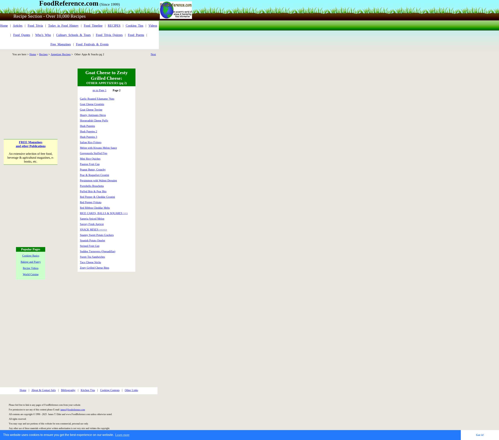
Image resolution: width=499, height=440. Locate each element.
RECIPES (114, 25)
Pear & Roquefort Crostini (94, 175)
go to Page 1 (99, 90)
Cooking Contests (109, 390)
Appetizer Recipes (61, 54)
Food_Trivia (35, 25)
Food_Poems (136, 35)
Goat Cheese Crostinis (92, 104)
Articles (17, 25)
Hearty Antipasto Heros (93, 115)
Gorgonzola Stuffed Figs (93, 153)
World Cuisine (31, 274)
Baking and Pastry (31, 261)
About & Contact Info (43, 390)
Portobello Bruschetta (92, 186)
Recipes (43, 54)
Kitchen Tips (88, 390)
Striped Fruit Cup (89, 246)
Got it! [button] (480, 434)
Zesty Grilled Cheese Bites (94, 267)
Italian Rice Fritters (90, 142)
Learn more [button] (122, 434)
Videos (153, 25)
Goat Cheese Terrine (91, 109)
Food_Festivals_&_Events (92, 44)
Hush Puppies (87, 126)
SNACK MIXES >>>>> (93, 229)
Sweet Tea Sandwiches (92, 256)
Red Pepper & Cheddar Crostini (97, 196)
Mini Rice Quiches (90, 158)
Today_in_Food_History (63, 25)
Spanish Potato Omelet (92, 240)
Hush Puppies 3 (88, 137)
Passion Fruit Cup (90, 164)
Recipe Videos (30, 268)
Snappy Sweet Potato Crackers (97, 235)
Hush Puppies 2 (88, 131)
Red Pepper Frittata (90, 202)
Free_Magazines (60, 44)
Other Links (131, 390)
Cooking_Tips (134, 25)
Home (4, 25)
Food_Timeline (93, 25)
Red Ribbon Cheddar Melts (95, 207)
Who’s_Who (43, 35)
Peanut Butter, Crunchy (93, 169)
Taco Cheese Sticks (90, 262)
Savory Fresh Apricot (92, 224)
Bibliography (68, 390)
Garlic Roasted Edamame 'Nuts (97, 98)
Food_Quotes (21, 35)
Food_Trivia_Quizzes (109, 35)
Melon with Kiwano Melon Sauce (98, 147)
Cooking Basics (30, 255)
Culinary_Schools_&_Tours (73, 35)
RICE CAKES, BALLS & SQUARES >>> (104, 213)
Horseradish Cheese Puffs (94, 120)
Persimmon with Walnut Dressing (98, 180)
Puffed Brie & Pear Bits (93, 191)
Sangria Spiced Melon (92, 218)
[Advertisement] (30, 93)
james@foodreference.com (72, 409)
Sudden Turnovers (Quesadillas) (97, 251)
